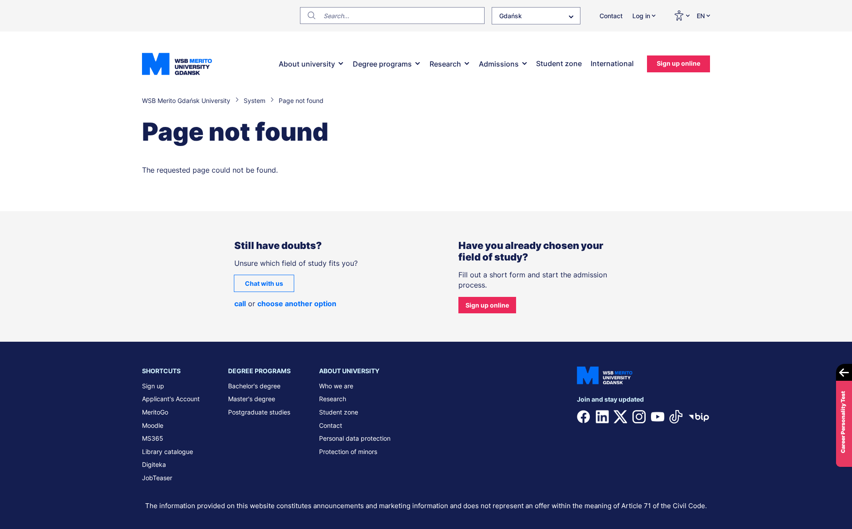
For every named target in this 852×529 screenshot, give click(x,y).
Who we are (336, 386)
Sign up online (678, 63)
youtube (657, 416)
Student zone (559, 63)
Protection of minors (348, 451)
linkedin (602, 416)
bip (699, 416)
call (240, 303)
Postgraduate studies (259, 412)
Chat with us (264, 283)
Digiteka (154, 464)
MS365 (152, 438)
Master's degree (251, 399)
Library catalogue (167, 451)
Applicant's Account (171, 399)
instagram (639, 416)
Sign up (153, 386)
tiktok (675, 416)
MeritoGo (155, 412)
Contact (611, 16)
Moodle (152, 425)
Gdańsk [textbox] (510, 16)
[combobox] (536, 15)
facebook (583, 416)
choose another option (296, 303)
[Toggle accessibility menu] (682, 15)
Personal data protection (354, 438)
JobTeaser (157, 478)
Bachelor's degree (254, 386)
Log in (641, 16)
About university (307, 63)
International (612, 63)
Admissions (499, 63)
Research (445, 63)
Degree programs (382, 63)
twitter (620, 416)
